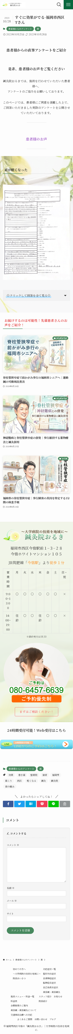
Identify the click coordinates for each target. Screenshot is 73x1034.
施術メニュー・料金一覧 (22, 996)
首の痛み (9, 786)
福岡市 (55, 774)
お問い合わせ (40, 1019)
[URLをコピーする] (65, 804)
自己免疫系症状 (50, 987)
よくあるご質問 (24, 1019)
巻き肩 (21, 774)
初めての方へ (19, 969)
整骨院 (33, 774)
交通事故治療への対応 (21, 1014)
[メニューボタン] (68, 4)
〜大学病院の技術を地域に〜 (27, 973)
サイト (10, 913)
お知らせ (58, 996)
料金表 (14, 1001)
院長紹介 (43, 1001)
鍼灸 (43, 780)
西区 (19, 780)
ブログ (52, 1019)
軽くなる (31, 780)
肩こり (8, 780)
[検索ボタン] (59, 4)
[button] (8, 804)
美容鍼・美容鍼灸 (51, 991)
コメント (13, 844)
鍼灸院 (54, 780)
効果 (11, 774)
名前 (10, 888)
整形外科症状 (49, 973)
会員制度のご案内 (19, 1005)
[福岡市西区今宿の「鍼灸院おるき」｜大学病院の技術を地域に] (14, 4)
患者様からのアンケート (20, 28)
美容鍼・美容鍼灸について (23, 1010)
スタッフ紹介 (45, 996)
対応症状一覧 (49, 969)
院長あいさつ (19, 978)
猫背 (44, 774)
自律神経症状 (49, 978)
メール (12, 900)
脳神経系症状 (49, 982)
